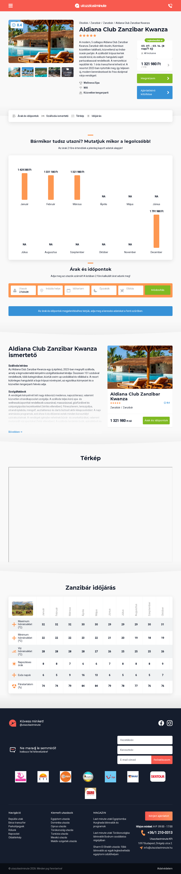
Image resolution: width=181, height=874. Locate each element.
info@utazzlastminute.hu (158, 847)
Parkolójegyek (16, 826)
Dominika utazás (60, 822)
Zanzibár (95, 23)
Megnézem (148, 78)
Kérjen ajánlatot (159, 816)
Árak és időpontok (28, 116)
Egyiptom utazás (60, 819)
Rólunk (12, 830)
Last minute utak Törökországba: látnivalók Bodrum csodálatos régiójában (111, 836)
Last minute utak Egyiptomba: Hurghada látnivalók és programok (110, 823)
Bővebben (14, 431)
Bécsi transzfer (17, 822)
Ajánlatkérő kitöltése (148, 92)
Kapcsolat (13, 833)
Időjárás (96, 116)
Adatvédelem (165, 868)
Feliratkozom (162, 759)
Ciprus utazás (58, 826)
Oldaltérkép (14, 837)
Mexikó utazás (59, 837)
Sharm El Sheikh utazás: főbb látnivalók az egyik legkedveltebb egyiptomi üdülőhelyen (111, 850)
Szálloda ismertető (57, 116)
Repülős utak (15, 819)
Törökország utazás (62, 830)
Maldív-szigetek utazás (64, 841)
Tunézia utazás (59, 833)
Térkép (80, 116)
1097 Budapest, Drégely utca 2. (155, 843)
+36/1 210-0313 (160, 832)
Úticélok (83, 23)
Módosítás (157, 290)
